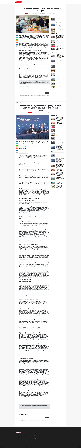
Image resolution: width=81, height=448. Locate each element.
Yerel (20, 5)
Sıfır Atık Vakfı (31, 155)
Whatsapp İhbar (25, 440)
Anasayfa (17, 5)
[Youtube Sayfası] (20, 436)
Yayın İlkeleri (17, 440)
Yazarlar (35, 435)
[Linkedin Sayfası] (22, 436)
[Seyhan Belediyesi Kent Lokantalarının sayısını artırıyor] (32, 24)
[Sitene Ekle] (26, 436)
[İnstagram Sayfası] (19, 436)
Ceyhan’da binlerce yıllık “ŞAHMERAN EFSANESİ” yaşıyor (59, 87)
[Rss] (23, 436)
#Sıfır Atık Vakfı (21, 411)
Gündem (20, 102)
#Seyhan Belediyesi (22, 86)
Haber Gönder (25, 441)
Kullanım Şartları (25, 439)
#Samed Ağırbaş (27, 411)
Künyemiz (35, 438)
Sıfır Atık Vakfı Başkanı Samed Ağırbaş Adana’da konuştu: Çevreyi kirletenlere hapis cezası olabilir (60, 24)
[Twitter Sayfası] (17, 436)
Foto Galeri (35, 432)
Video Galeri (35, 433)
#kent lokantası (28, 86)
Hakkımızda (17, 439)
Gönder (47, 417)
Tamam (62, 447)
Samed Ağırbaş (27, 170)
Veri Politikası (18, 441)
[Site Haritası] (25, 436)
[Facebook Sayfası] (16, 436)
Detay (59, 447)
